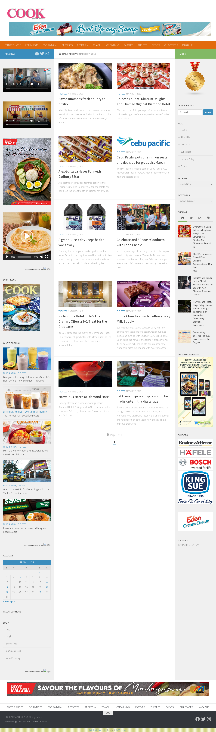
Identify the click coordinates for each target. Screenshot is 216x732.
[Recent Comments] (199, 218)
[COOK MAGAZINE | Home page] (26, 13)
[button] (27, 236)
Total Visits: (183, 544)
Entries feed (11, 643)
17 (7, 587)
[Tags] (208, 218)
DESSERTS (67, 45)
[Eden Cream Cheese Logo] (195, 530)
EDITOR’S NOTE (13, 45)
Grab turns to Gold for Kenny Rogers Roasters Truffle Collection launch (27, 491)
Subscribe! (186, 151)
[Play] (7, 256)
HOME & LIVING (112, 45)
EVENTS (156, 45)
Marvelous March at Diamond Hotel (84, 396)
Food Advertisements (32, 270)
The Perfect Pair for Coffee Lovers (21, 415)
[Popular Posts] (191, 218)
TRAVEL (96, 45)
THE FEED (143, 45)
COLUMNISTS (31, 45)
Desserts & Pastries (12, 411)
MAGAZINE (187, 45)
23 (47, 587)
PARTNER (128, 45)
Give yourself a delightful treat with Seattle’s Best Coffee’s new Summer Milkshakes (26, 378)
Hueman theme (40, 721)
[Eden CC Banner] (110, 29)
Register (10, 629)
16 (47, 582)
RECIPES (81, 45)
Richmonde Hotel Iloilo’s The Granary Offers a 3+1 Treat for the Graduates (83, 321)
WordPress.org (13, 658)
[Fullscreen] (46, 256)
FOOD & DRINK (50, 45)
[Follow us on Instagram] (47, 54)
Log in (9, 636)
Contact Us (186, 144)
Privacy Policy (187, 159)
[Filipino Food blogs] (195, 95)
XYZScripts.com (121, 730)
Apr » (12, 601)
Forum (184, 166)
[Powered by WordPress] (16, 722)
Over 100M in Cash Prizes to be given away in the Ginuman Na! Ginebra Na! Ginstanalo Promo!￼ (202, 236)
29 (39, 592)
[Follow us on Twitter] (42, 54)
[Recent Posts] (182, 218)
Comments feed (13, 650)
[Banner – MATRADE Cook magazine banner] (108, 695)
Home (184, 129)
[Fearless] (27, 204)
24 (7, 592)
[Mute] (41, 256)
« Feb (6, 601)
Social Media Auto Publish (98, 730)
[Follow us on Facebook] (37, 54)
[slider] (24, 257)
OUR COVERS (171, 45)
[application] (27, 236)
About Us (185, 137)
